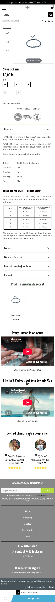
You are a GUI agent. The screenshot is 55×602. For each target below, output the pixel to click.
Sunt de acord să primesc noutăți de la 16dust (28, 495)
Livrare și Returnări (13, 257)
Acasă (4, 20)
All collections (13, 20)
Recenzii (8, 275)
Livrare (7, 248)
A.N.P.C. (27, 511)
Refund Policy (27, 523)
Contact (27, 536)
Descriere (9, 129)
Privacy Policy (27, 517)
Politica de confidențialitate (40, 495)
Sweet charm (15, 315)
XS (5, 84)
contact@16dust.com (29, 551)
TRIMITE (47, 490)
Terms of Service (27, 530)
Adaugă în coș (34, 598)
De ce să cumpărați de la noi (17, 266)
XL (28, 84)
